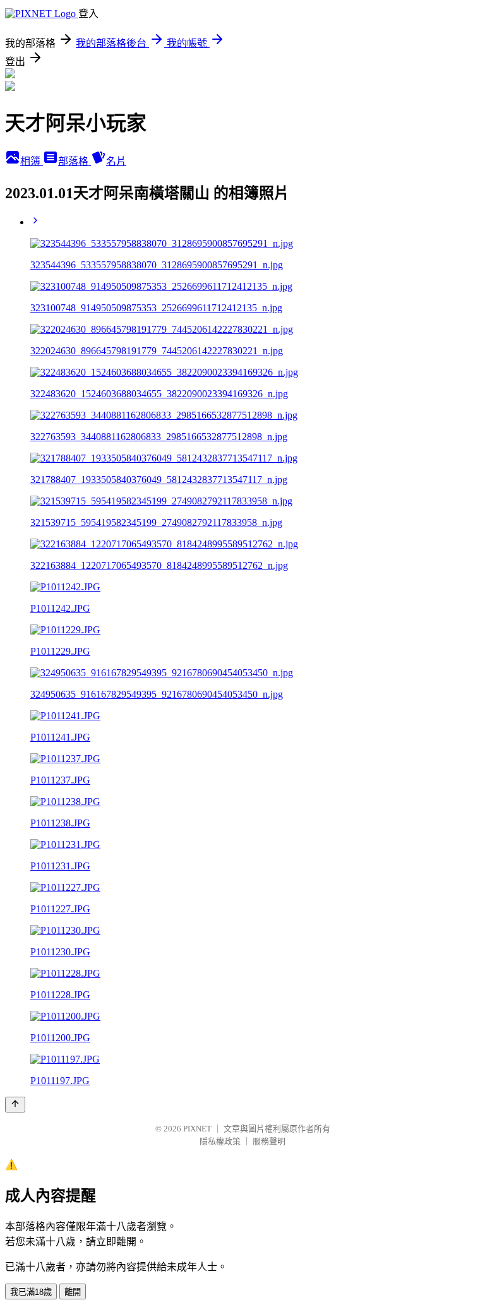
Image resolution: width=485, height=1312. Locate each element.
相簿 (31, 161)
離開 (72, 1292)
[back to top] (15, 1104)
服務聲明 (269, 1141)
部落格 (74, 161)
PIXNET (197, 1128)
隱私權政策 (220, 1141)
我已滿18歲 (31, 1292)
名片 (116, 161)
